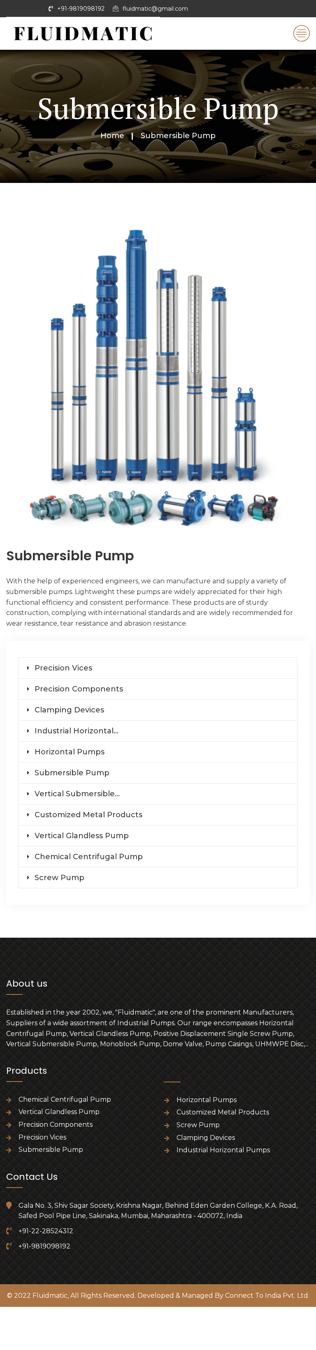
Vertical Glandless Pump (82, 835)
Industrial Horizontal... (76, 730)
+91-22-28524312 (46, 1231)
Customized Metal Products (88, 814)
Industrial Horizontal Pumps (223, 1150)
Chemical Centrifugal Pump (89, 856)
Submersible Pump (72, 772)
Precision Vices (63, 668)
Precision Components (79, 688)
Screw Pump (59, 877)
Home (112, 135)
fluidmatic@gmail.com (155, 8)
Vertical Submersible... (77, 793)
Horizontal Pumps (70, 751)
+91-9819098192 (81, 8)
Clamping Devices (69, 709)
